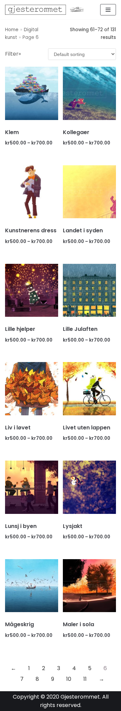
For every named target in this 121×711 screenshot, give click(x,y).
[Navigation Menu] (108, 9)
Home (11, 29)
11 (85, 679)
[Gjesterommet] (47, 10)
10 (68, 679)
